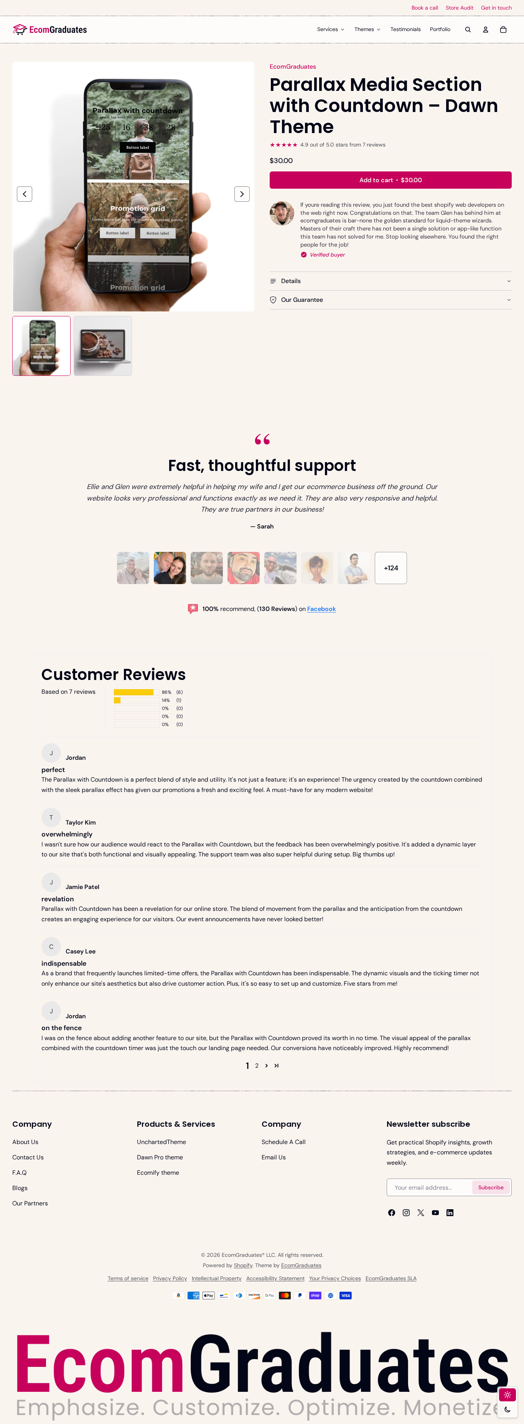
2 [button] (257, 1066)
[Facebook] (391, 1212)
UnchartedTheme (161, 1142)
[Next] (242, 194)
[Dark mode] (507, 1409)
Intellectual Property (217, 1278)
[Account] (485, 29)
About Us (25, 1142)
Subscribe (491, 1187)
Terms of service (128, 1278)
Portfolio (440, 29)
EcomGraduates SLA (391, 1278)
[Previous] (24, 194)
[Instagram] (406, 1212)
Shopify (243, 1265)
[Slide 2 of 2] (103, 346)
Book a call (425, 8)
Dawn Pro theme (160, 1157)
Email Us (274, 1157)
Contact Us (28, 1157)
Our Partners (30, 1203)
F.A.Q (19, 1173)
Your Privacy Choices (335, 1278)
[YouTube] (435, 1212)
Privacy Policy (170, 1278)
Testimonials (406, 29)
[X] (421, 1212)
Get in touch (496, 8)
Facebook (321, 609)
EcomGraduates (301, 1265)
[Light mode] (507, 1394)
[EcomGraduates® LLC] (49, 29)
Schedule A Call (284, 1142)
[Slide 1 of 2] (41, 346)
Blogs (20, 1188)
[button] (267, 1066)
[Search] (468, 29)
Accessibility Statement (275, 1278)
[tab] (133, 568)
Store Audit (459, 8)
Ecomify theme (158, 1173)
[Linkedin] (450, 1212)
